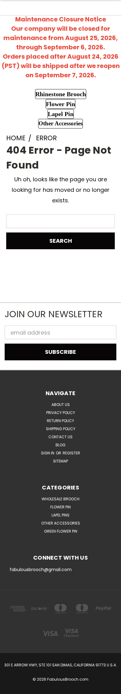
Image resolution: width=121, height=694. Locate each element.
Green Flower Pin (60, 531)
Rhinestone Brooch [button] (60, 94)
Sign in (48, 453)
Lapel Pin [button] (61, 113)
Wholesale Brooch (60, 499)
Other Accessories (60, 523)
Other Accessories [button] (60, 123)
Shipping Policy (60, 428)
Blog (60, 445)
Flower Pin (60, 507)
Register (71, 453)
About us (61, 404)
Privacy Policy (60, 412)
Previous (10, 688)
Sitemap (60, 461)
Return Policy (60, 420)
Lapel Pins (60, 515)
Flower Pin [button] (60, 104)
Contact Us (60, 436)
